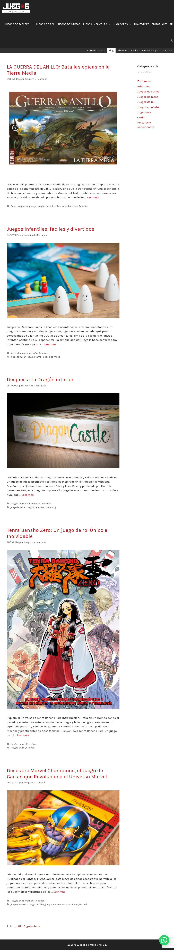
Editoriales (144, 81)
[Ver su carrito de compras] (171, 24)
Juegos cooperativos (22, 900)
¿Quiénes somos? (96, 50)
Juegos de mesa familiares (25, 503)
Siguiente (32, 926)
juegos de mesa (51, 356)
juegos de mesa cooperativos (61, 904)
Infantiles (143, 86)
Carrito (134, 50)
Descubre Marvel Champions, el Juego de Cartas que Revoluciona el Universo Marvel (57, 773)
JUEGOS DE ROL (45, 24)
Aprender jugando (21, 353)
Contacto (167, 50)
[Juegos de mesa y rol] (17, 8)
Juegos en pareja (26, 206)
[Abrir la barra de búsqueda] (171, 40)
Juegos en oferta (148, 107)
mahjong (51, 507)
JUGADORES (120, 24)
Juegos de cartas (148, 91)
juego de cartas (19, 904)
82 (20, 926)
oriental (30, 747)
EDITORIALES (159, 24)
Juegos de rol (18, 744)
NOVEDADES (141, 24)
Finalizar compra (150, 50)
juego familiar (18, 356)
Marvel (83, 904)
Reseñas (84, 206)
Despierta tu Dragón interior (40, 379)
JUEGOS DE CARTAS (68, 24)
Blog (111, 50)
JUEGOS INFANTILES (95, 24)
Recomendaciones (67, 206)
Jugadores (144, 112)
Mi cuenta (122, 50)
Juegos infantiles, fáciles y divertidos (50, 229)
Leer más (93, 197)
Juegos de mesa (147, 96)
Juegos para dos (46, 206)
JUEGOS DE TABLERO (17, 24)
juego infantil (34, 356)
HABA (35, 353)
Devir (13, 206)
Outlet (141, 117)
